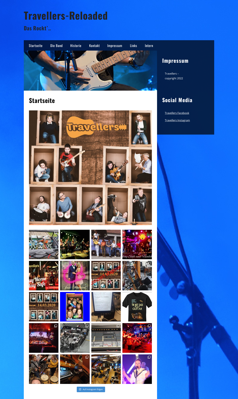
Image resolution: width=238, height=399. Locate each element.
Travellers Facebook (177, 113)
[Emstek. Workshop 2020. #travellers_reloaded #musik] (137, 275)
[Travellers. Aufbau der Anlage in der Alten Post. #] (106, 369)
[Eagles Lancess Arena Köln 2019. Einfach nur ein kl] (43, 338)
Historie (75, 45)
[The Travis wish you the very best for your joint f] (75, 275)
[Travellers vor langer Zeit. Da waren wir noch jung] (106, 244)
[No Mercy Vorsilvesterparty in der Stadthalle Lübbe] (75, 307)
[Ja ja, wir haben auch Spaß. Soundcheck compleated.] (43, 369)
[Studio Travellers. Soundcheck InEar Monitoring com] (106, 338)
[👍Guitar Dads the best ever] (137, 307)
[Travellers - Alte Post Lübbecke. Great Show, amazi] (137, 338)
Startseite (36, 45)
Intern (149, 45)
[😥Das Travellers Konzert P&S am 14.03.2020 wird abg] (106, 275)
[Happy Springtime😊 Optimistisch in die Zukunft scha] (75, 244)
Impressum (114, 45)
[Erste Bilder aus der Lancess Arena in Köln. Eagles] (75, 338)
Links (133, 45)
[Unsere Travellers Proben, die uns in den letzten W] (43, 275)
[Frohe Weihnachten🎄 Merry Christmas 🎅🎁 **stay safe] (137, 244)
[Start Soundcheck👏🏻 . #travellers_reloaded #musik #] (75, 369)
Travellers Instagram (177, 120)
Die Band (56, 45)
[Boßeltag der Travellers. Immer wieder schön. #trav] (43, 244)
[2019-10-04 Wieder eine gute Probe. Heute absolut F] (106, 307)
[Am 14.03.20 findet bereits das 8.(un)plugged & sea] (43, 307)
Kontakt (94, 45)
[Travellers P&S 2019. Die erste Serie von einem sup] (137, 369)
